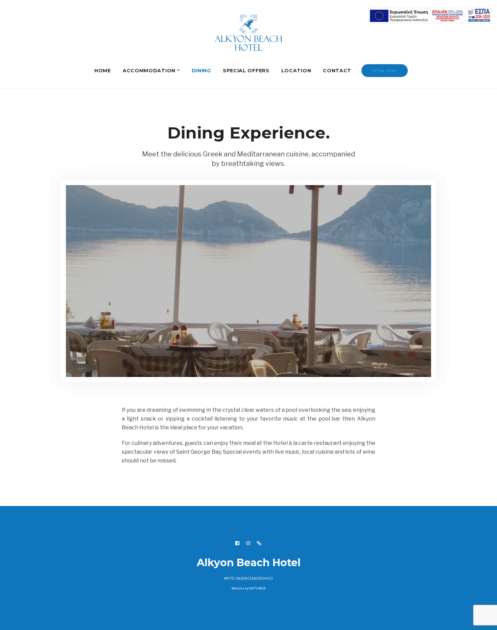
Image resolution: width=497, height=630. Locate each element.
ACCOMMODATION (149, 71)
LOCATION (296, 71)
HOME (102, 71)
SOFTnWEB (257, 583)
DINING (201, 71)
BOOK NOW (384, 70)
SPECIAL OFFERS (246, 71)
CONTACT (337, 71)
